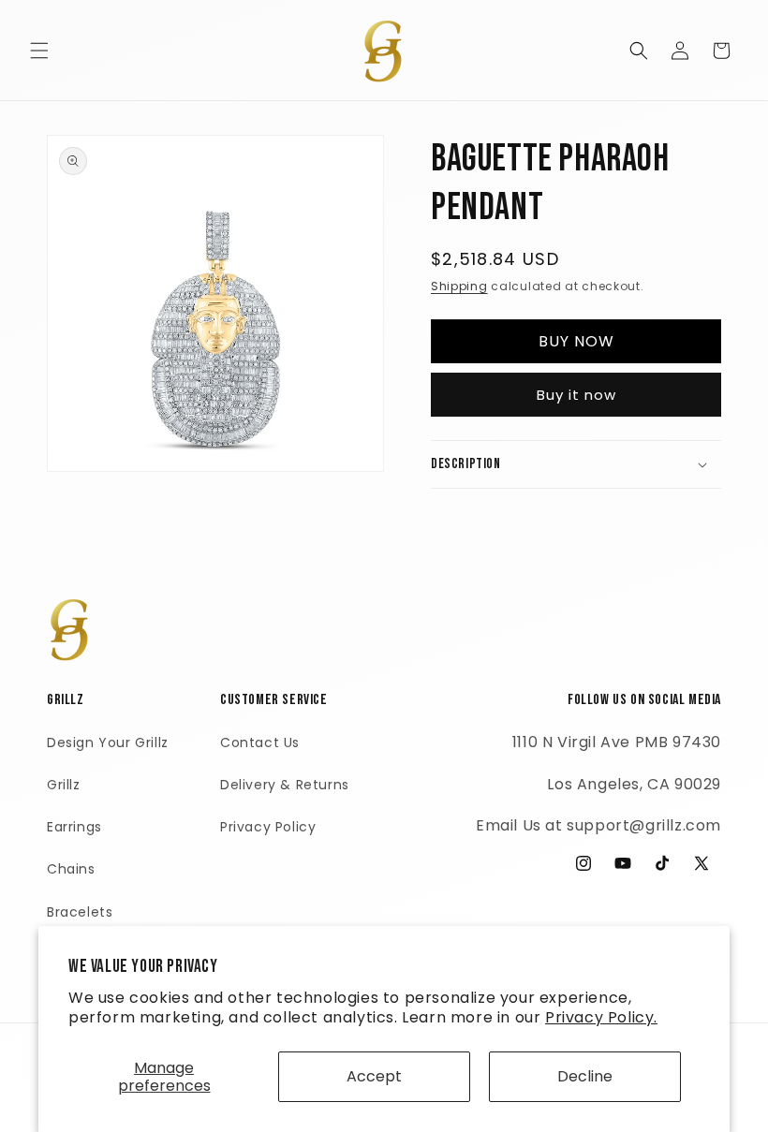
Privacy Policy (268, 826)
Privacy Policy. (601, 1017)
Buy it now (576, 394)
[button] (39, 50)
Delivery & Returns (284, 784)
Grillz (64, 784)
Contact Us (260, 742)
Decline (585, 1076)
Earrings (74, 826)
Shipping (459, 286)
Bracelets (79, 912)
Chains (71, 869)
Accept (374, 1076)
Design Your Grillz (108, 742)
